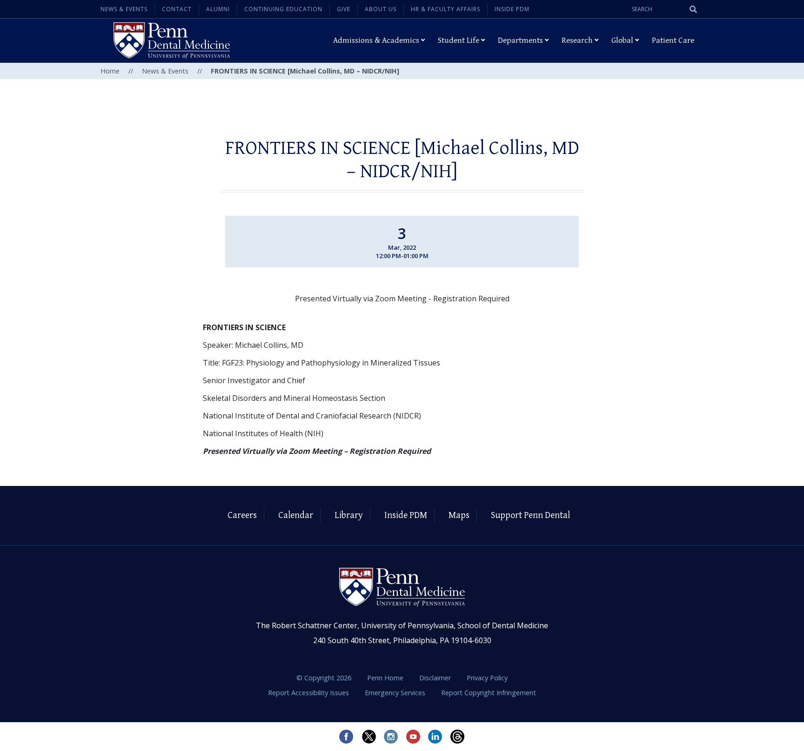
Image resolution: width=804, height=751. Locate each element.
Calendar (295, 515)
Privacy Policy (487, 677)
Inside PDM (512, 9)
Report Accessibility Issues (309, 692)
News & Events (123, 9)
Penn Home (386, 677)
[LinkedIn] (435, 737)
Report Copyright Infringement (488, 692)
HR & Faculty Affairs (445, 9)
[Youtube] (413, 737)
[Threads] (457, 737)
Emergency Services (396, 692)
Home (110, 70)
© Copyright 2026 (323, 677)
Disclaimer (436, 677)
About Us (380, 9)
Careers (242, 515)
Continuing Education (283, 9)
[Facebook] (346, 737)
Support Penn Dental (530, 515)
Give (343, 9)
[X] (368, 737)
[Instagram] (390, 737)
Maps (459, 515)
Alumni (218, 9)
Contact (177, 9)
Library (349, 515)
